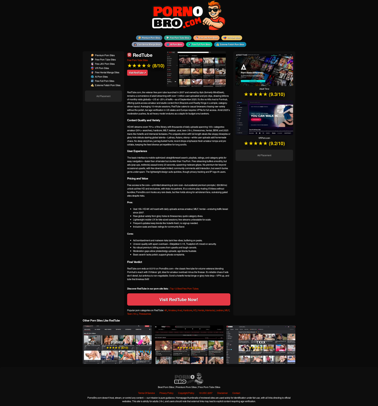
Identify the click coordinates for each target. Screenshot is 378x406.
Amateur (172, 310)
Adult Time (264, 88)
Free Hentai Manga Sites (149, 44)
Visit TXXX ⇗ (261, 340)
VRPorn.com (264, 137)
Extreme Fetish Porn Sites (232, 44)
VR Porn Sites (233, 37)
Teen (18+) (132, 313)
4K (165, 310)
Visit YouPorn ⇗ (189, 340)
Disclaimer (222, 393)
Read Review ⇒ (117, 348)
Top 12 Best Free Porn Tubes (184, 288)
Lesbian (220, 310)
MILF (227, 310)
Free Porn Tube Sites (179, 37)
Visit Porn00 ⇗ (117, 340)
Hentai (201, 310)
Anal (179, 310)
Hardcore (187, 310)
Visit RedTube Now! (178, 299)
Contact (236, 393)
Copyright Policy (186, 393)
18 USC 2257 (205, 393)
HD (195, 310)
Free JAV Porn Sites (208, 37)
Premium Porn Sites (151, 37)
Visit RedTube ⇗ (137, 72)
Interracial (210, 310)
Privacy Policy (166, 393)
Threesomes (145, 313)
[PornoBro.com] (189, 29)
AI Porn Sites (176, 44)
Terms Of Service (146, 393)
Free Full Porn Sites (201, 44)
